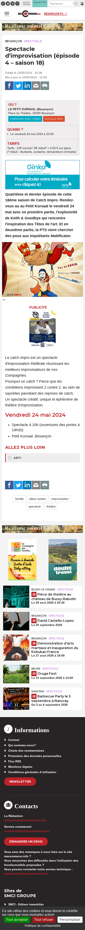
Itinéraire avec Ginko (25, 118)
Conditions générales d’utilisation (32, 772)
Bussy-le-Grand (43, 589)
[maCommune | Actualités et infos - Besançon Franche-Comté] (29, 13)
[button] (75, 3)
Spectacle (33, 41)
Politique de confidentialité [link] (42, 925)
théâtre (51, 506)
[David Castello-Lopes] (16, 621)
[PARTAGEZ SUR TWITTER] (18, 86)
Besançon (13, 41)
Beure (35, 668)
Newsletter (20, 781)
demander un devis (26, 841)
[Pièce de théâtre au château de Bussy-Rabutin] (16, 595)
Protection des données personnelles (34, 756)
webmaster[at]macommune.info (26, 873)
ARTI (17, 458)
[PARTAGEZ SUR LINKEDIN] (27, 86)
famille (19, 498)
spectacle (34, 506)
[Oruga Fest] (16, 674)
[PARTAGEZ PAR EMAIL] (36, 86)
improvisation (60, 498)
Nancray (37, 691)
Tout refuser (43, 919)
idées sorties (37, 498)
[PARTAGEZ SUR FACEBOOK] (9, 86)
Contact (13, 739)
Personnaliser (70, 919)
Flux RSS (14, 761)
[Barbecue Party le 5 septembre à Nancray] (16, 697)
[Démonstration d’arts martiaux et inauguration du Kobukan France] (16, 644)
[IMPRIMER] (45, 86)
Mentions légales (20, 766)
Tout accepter (17, 919)
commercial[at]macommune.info (26, 831)
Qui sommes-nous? (22, 745)
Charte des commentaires (26, 750)
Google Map (54, 118)
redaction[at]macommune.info (25, 820)
